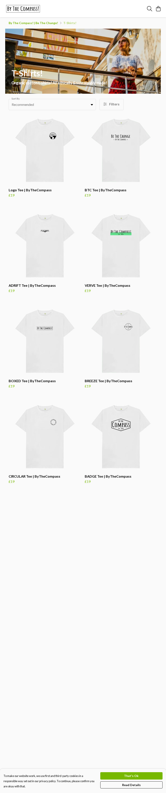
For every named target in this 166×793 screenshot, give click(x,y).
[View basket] (158, 8)
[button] (92, 104)
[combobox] (52, 104)
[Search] (149, 8)
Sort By (15, 99)
